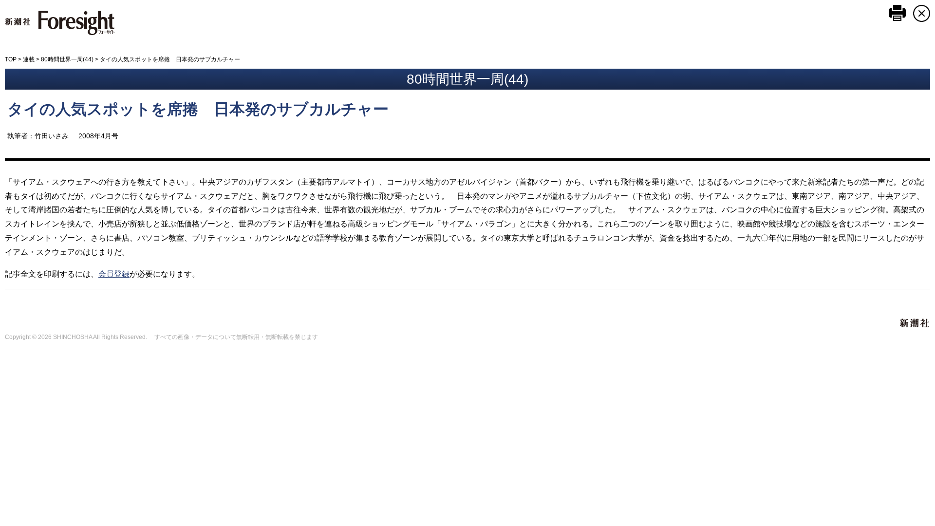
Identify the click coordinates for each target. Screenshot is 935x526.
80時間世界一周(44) (67, 59)
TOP (11, 59)
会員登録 (114, 274)
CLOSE (921, 13)
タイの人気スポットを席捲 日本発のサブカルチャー (198, 109)
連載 (29, 59)
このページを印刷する (897, 13)
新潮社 (915, 323)
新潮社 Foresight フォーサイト (59, 23)
